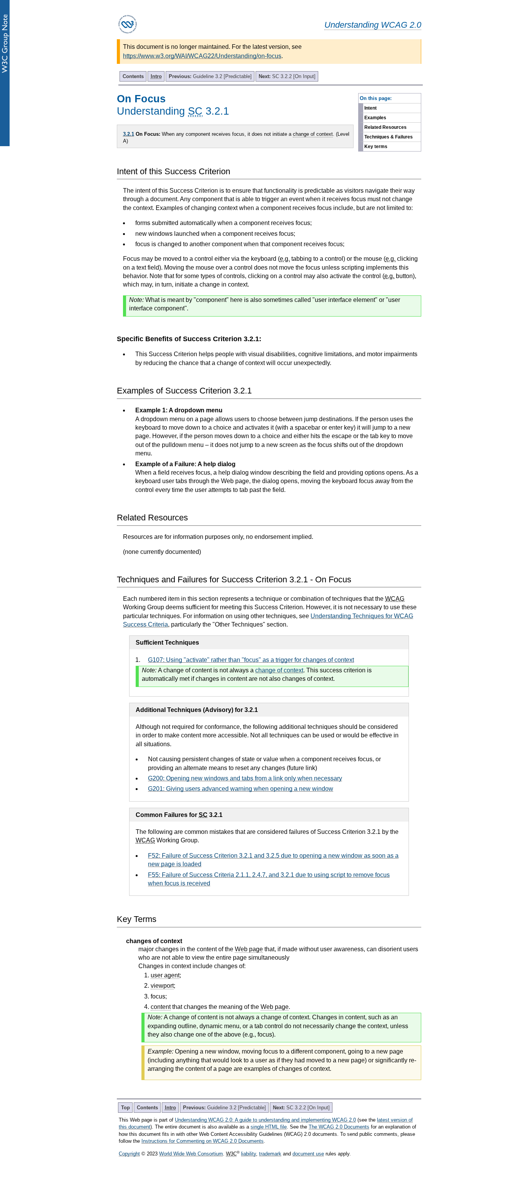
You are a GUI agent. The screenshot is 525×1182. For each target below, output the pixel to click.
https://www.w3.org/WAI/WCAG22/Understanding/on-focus (202, 56)
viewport (162, 985)
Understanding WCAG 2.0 (372, 25)
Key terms (375, 146)
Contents (133, 76)
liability (248, 1154)
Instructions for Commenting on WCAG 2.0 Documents (202, 1141)
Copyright (129, 1154)
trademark (270, 1154)
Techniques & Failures (388, 137)
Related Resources (385, 127)
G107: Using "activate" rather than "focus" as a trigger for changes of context (251, 660)
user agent (165, 975)
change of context (313, 134)
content (161, 1007)
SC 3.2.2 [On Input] (287, 76)
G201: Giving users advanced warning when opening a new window (240, 788)
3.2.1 (128, 134)
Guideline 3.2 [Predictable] (210, 76)
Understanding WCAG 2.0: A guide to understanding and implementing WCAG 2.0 (265, 1120)
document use (308, 1154)
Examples (375, 117)
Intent (370, 108)
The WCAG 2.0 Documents (339, 1127)
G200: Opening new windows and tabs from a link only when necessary (245, 778)
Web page (249, 949)
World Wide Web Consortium (191, 1154)
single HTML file (269, 1127)
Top (125, 1107)
